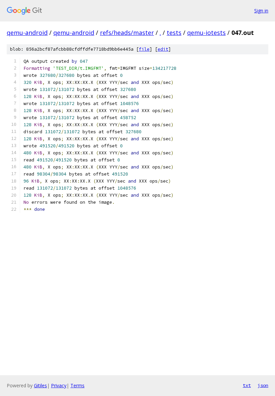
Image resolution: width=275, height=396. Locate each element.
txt (247, 385)
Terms (77, 385)
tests (174, 33)
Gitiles (40, 385)
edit (163, 49)
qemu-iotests (206, 33)
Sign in (261, 10)
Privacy (58, 385)
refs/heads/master (127, 33)
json (263, 385)
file (144, 49)
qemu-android (27, 33)
